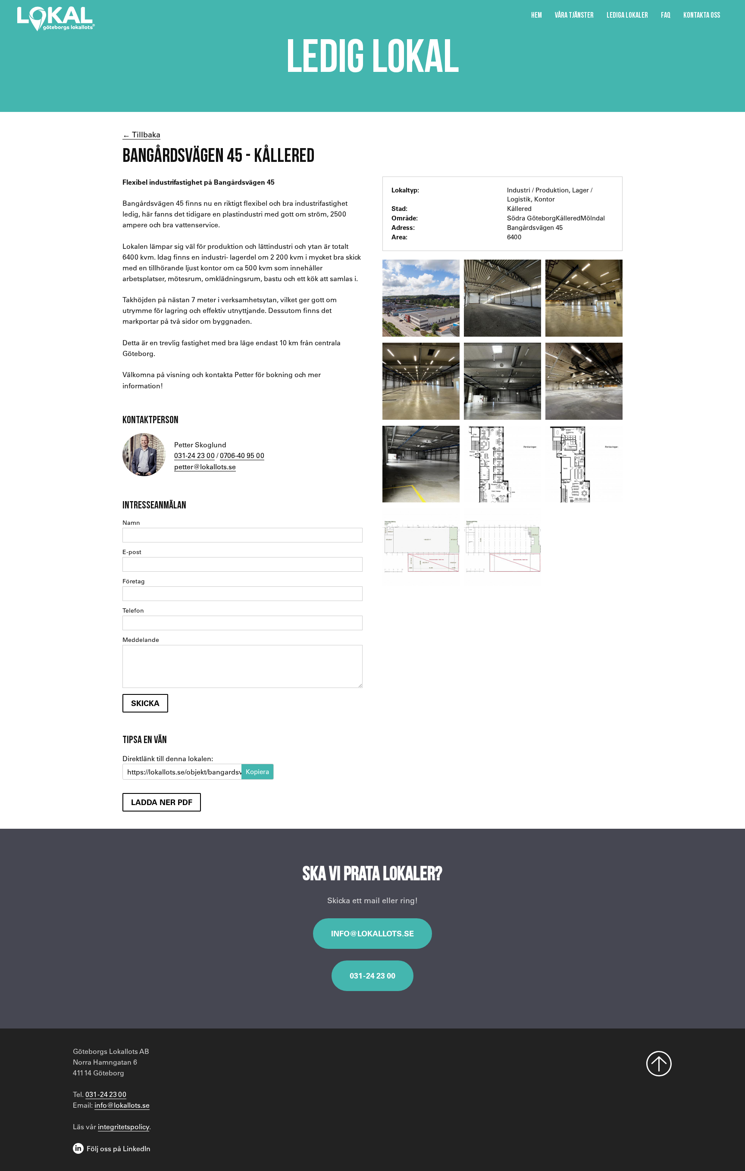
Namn (131, 523)
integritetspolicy (123, 1126)
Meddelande (140, 640)
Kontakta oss (701, 15)
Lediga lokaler (627, 15)
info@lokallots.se (372, 933)
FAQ (665, 15)
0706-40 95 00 (242, 455)
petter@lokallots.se (205, 466)
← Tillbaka (141, 134)
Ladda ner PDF (161, 802)
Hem (536, 15)
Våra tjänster (574, 15)
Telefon (133, 610)
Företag (133, 581)
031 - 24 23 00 (372, 975)
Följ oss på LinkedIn (118, 1148)
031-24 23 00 (194, 455)
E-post (131, 552)
